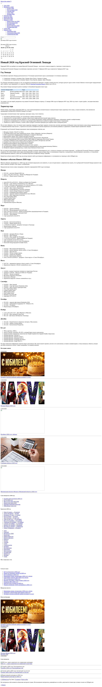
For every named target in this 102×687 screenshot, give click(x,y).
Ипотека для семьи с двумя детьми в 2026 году (16, 580)
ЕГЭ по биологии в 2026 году (12, 572)
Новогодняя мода (8, 538)
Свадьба (6, 542)
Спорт (5, 543)
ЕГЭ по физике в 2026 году (11, 574)
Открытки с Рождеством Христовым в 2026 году (17, 592)
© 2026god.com (5, 679)
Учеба (5, 556)
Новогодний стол (8, 536)
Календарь (7, 535)
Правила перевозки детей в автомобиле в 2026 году (18, 584)
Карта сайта (24, 679)
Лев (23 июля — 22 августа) (11, 518)
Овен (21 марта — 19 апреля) (12, 512)
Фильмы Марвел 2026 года (8, 405)
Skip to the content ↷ (6, 1)
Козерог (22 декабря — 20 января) (13, 525)
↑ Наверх (3, 685)
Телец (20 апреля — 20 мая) (11, 513)
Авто (5, 530)
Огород (6, 540)
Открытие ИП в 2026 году (11, 582)
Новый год (7, 553)
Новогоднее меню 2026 (10, 503)
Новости (6, 539)
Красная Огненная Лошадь (38, 84)
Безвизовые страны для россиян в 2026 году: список (18, 576)
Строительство (8, 545)
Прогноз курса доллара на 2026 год (13, 583)
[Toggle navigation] (1, 3)
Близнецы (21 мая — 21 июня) (12, 515)
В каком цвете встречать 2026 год (13, 498)
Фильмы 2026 (4, 654)
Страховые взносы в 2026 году (9, 463)
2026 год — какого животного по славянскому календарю (16, 663)
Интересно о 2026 (9, 533)
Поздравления (8, 548)
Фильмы (6, 555)
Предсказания (7, 551)
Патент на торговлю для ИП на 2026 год (15, 573)
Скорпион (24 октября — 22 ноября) (14, 522)
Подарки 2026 (4, 626)
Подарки (6, 546)
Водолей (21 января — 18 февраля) (13, 526)
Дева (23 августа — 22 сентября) (13, 519)
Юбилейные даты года (10, 506)
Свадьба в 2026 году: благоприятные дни (12, 668)
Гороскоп (6, 532)
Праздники (7, 549)
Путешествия (7, 552)
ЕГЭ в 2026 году (8, 500)
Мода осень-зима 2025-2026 (11, 501)
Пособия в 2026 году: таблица (9, 434)
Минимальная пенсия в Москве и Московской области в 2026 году (19, 491)
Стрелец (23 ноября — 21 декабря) (13, 523)
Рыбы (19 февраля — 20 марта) (12, 528)
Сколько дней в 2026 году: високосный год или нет (15, 672)
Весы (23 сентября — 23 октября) (13, 520)
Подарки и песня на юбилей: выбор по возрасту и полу (16, 377)
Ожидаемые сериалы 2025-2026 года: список (16, 577)
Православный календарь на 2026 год (11, 676)
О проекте (18, 679)
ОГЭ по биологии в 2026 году (12, 579)
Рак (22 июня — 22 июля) (11, 516)
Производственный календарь (12, 504)
